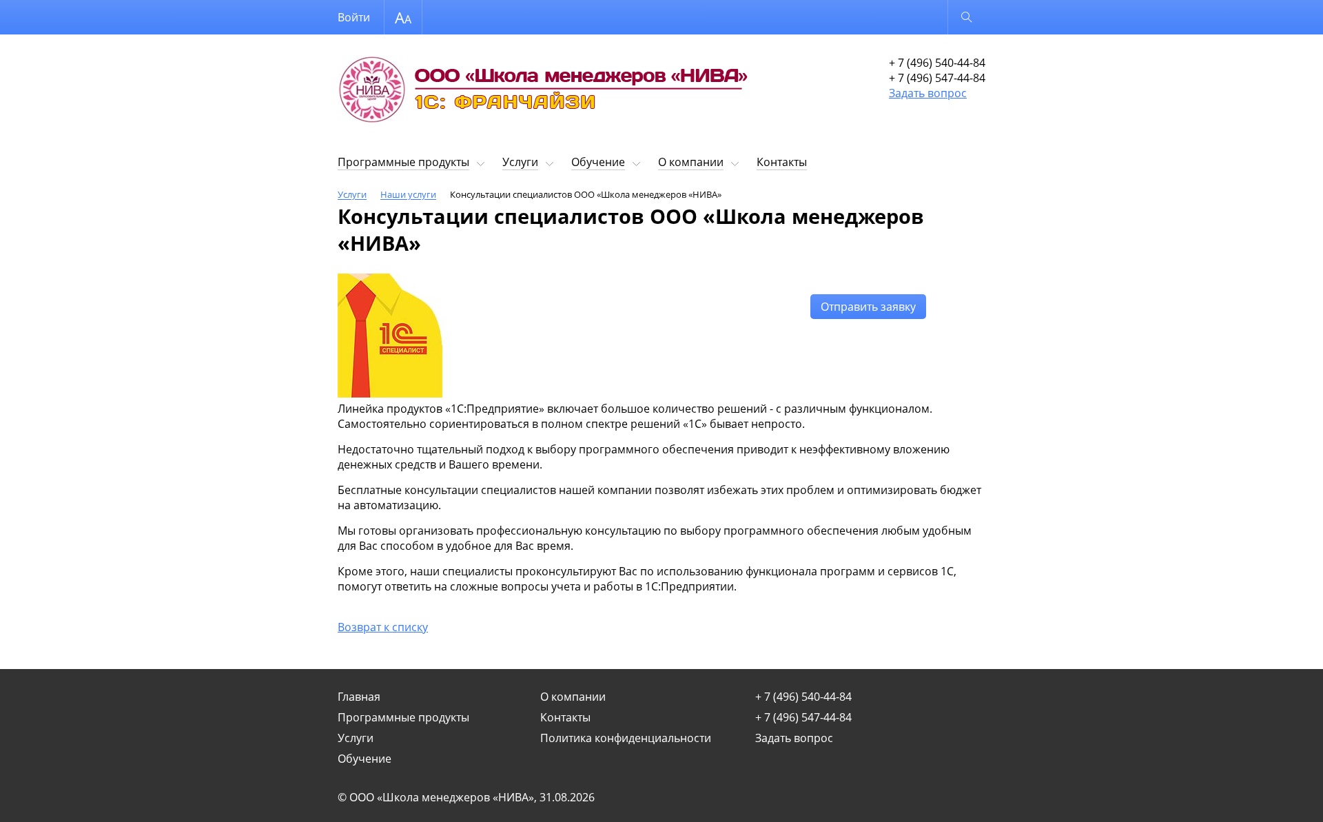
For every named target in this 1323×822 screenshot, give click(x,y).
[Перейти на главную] (544, 92)
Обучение (598, 161)
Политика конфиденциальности (625, 738)
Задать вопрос (928, 93)
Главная (359, 696)
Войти (354, 17)
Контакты (782, 161)
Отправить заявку (868, 306)
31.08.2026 (567, 797)
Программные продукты (403, 161)
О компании (691, 161)
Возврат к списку (383, 627)
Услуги (520, 161)
